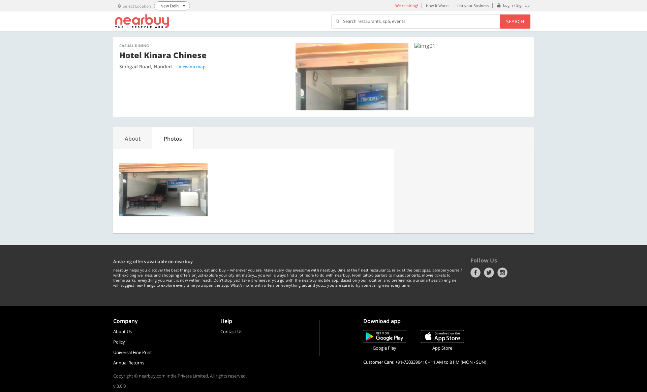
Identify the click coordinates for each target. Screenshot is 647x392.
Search (515, 21)
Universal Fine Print (132, 352)
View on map (192, 67)
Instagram (502, 273)
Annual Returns (128, 363)
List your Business (473, 5)
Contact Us (231, 331)
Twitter (489, 273)
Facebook (475, 273)
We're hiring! (406, 5)
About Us (122, 331)
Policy (119, 342)
